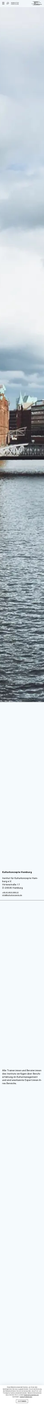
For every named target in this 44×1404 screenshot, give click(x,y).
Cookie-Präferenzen (26, 1397)
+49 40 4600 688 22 (10, 892)
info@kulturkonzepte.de (12, 895)
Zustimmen (22, 1401)
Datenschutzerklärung (31, 1395)
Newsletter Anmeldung (15, 3)
